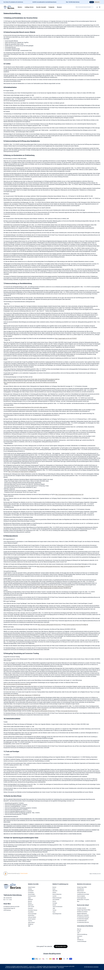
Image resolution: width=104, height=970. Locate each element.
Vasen (54, 911)
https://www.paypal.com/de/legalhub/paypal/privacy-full (69, 494)
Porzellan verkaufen (81, 908)
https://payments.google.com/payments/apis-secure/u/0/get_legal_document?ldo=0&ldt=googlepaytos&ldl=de (31, 379)
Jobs (78, 932)
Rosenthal (30, 908)
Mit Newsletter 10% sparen (83, 899)
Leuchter (55, 896)
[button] (20, 7)
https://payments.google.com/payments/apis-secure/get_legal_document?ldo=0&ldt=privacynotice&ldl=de (30, 382)
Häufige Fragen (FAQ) (82, 887)
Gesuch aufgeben (81, 896)
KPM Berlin (30, 899)
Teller (54, 908)
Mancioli (30, 901)
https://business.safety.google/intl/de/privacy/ (48, 566)
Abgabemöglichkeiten (82, 913)
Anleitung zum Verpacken (83, 915)
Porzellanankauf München (83, 922)
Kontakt (79, 930)
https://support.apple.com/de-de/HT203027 (66, 338)
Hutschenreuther (32, 896)
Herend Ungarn (31, 894)
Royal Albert (31, 911)
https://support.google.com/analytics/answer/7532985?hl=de (55, 588)
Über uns (79, 929)
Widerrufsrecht (80, 890)
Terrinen (54, 910)
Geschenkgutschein (57, 913)
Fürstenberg (31, 892)
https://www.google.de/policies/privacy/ (68, 711)
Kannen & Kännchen (57, 894)
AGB (78, 937)
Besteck (54, 887)
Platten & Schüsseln (57, 897)
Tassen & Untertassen (57, 906)
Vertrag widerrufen (81, 892)
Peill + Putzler (31, 906)
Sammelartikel (56, 899)
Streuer (54, 904)
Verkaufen (97, 2)
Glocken (54, 892)
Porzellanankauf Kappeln (82, 918)
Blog (78, 901)
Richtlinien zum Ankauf (82, 911)
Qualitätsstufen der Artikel (83, 894)
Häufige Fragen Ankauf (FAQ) (83, 909)
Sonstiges (55, 903)
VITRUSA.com (80, 939)
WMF (29, 926)
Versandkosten (80, 889)
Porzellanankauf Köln (82, 920)
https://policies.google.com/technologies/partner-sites (17, 568)
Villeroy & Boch (31, 922)
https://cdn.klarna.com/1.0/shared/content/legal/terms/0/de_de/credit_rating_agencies (25, 407)
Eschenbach (31, 890)
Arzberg (30, 889)
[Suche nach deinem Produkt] (76, 7)
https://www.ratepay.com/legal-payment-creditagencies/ (22, 471)
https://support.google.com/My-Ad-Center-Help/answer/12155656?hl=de (22, 695)
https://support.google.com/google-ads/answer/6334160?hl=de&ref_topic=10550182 (25, 709)
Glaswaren (55, 890)
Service (54, 901)
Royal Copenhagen (32, 913)
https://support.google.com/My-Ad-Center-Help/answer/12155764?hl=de (54, 586)
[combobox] (84, 7)
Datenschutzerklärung (82, 934)
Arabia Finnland (31, 887)
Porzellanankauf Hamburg (83, 917)
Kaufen (91, 2)
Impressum (79, 936)
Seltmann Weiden (32, 917)
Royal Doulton (31, 915)
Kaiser (29, 897)
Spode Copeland (31, 919)
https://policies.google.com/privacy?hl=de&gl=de (73, 566)
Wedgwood (30, 924)
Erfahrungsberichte (81, 897)
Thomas (30, 920)
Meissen (30, 903)
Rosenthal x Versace (32, 910)
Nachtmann (30, 904)
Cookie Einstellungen (81, 941)
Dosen (54, 889)
